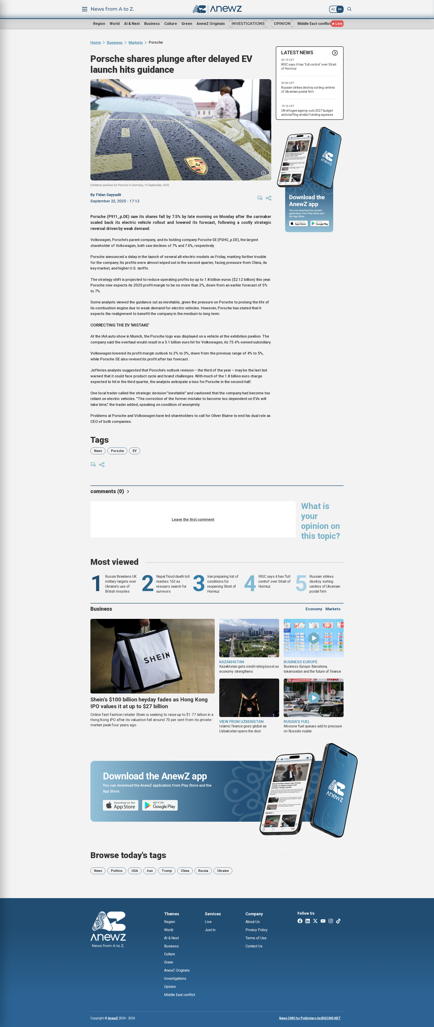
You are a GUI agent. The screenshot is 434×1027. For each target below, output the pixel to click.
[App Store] (298, 224)
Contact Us (253, 946)
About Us (252, 922)
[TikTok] (338, 921)
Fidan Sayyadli (108, 194)
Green (187, 23)
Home (95, 42)
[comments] (260, 198)
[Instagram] (330, 921)
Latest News (297, 53)
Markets (136, 42)
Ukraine (223, 871)
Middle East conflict (314, 23)
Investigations (248, 23)
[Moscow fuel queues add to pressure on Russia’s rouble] (314, 698)
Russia (203, 871)
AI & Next (132, 23)
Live (208, 922)
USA (135, 871)
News (98, 451)
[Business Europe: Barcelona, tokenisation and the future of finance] (314, 638)
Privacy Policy (256, 930)
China (185, 871)
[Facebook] (299, 921)
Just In (210, 930)
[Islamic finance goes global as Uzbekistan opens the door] (249, 698)
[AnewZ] (108, 930)
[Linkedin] (307, 921)
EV (135, 451)
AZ (333, 9)
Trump (167, 871)
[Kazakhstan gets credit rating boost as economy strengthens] (249, 638)
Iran (150, 871)
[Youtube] (323, 921)
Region (99, 23)
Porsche (117, 451)
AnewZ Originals (211, 23)
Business (152, 23)
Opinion (282, 23)
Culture (170, 23)
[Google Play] (320, 224)
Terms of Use (256, 938)
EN (340, 9)
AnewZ (113, 1018)
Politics (117, 871)
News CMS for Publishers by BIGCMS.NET (310, 1018)
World (115, 23)
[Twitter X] (315, 921)
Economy (314, 609)
